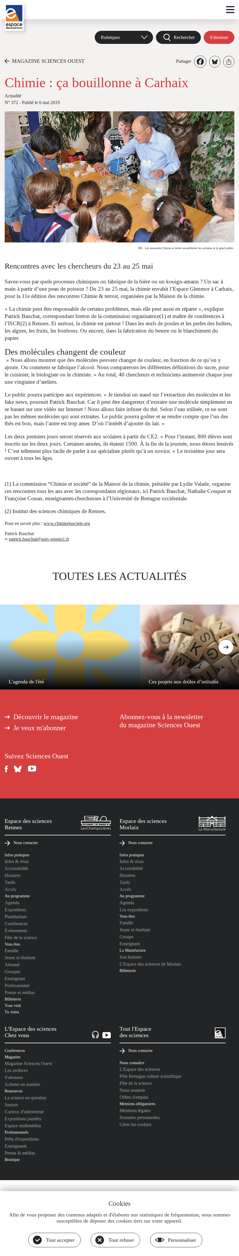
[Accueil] (14, 17)
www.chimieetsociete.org (66, 523)
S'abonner (219, 37)
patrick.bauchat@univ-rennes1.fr (39, 539)
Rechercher (184, 37)
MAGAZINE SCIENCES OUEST (48, 61)
